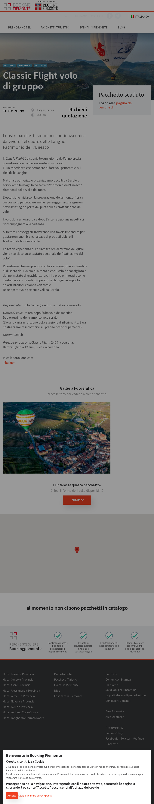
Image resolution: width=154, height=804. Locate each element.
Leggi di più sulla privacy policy (35, 795)
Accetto (12, 795)
